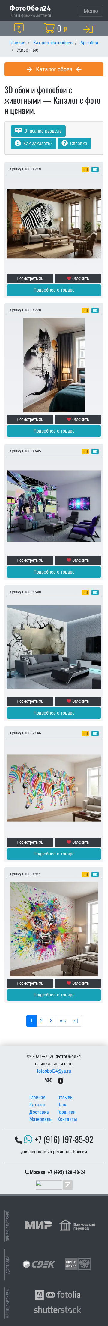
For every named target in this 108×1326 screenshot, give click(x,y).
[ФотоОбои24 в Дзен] (60, 1081)
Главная (37, 1097)
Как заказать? (37, 143)
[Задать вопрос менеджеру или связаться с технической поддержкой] (20, 28)
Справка (78, 143)
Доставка (39, 1112)
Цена (62, 1105)
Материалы (40, 1119)
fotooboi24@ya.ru (54, 1071)
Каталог (37, 1105)
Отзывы (65, 1097)
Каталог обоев (54, 69)
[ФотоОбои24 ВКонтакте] (48, 1081)
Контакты (67, 1119)
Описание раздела (42, 131)
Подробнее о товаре (54, 290)
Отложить (80, 278)
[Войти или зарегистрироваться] (89, 29)
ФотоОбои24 (30, 8)
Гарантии (66, 1112)
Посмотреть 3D (30, 278)
